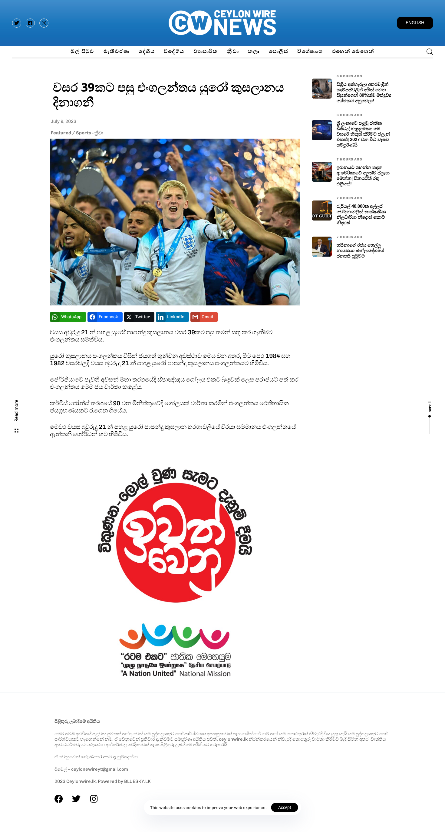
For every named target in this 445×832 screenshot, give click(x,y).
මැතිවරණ (117, 51)
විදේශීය (174, 51)
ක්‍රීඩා (233, 51)
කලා (254, 51)
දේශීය (147, 51)
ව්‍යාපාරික (205, 51)
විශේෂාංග (310, 51)
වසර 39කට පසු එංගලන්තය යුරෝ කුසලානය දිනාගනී (168, 94)
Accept (284, 807)
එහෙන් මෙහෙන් (353, 51)
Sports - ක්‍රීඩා (89, 133)
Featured (61, 133)
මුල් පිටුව (82, 51)
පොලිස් (278, 51)
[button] (428, 51)
